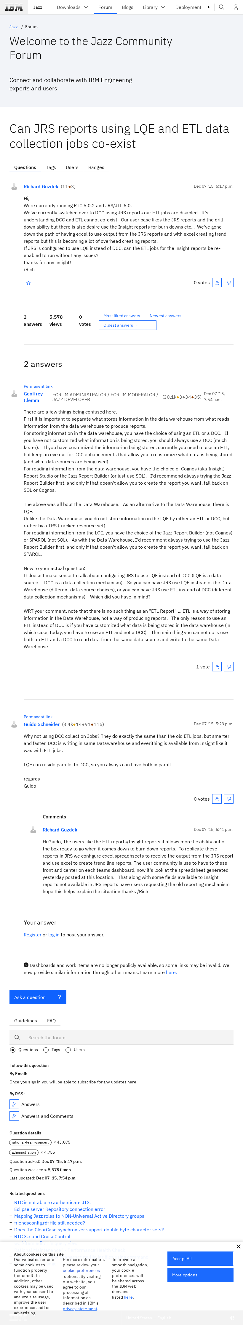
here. (171, 972)
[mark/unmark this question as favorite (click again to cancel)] (28, 282)
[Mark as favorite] (28, 282)
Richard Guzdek (41, 186)
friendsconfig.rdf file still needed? (49, 1223)
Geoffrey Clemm (33, 397)
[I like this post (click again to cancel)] (217, 282)
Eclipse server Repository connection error (59, 1209)
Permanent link (38, 386)
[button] (238, 1246)
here (128, 1297)
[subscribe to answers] (14, 1104)
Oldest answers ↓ (120, 325)
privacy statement (80, 1308)
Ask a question (30, 997)
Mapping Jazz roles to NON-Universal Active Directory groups (79, 1216)
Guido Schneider (42, 724)
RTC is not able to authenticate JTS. (52, 1202)
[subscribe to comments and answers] (14, 1116)
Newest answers (165, 315)
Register (32, 935)
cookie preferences (81, 1270)
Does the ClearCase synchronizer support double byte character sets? (89, 1230)
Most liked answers (121, 315)
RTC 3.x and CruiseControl (42, 1236)
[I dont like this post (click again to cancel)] (229, 282)
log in (54, 935)
